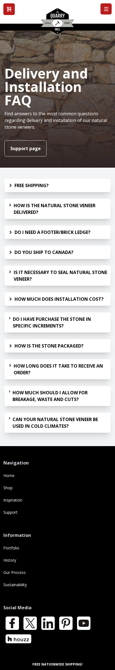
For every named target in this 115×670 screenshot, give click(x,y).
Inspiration (12, 500)
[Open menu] (106, 8)
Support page (25, 148)
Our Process (14, 572)
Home (9, 475)
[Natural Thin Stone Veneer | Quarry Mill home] (57, 23)
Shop (8, 487)
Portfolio (11, 548)
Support (10, 512)
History (9, 560)
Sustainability (15, 584)
